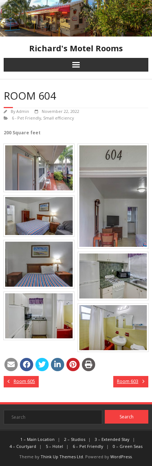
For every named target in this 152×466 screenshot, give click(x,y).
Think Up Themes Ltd (62, 456)
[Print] (88, 364)
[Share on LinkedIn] (57, 364)
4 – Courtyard (23, 446)
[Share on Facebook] (26, 364)
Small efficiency (58, 118)
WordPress (121, 456)
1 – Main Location (37, 439)
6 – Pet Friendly (88, 446)
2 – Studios (74, 439)
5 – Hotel (54, 446)
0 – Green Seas (127, 446)
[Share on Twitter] (42, 364)
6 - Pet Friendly (26, 118)
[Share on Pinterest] (73, 364)
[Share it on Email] (11, 364)
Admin (22, 111)
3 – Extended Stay (112, 439)
